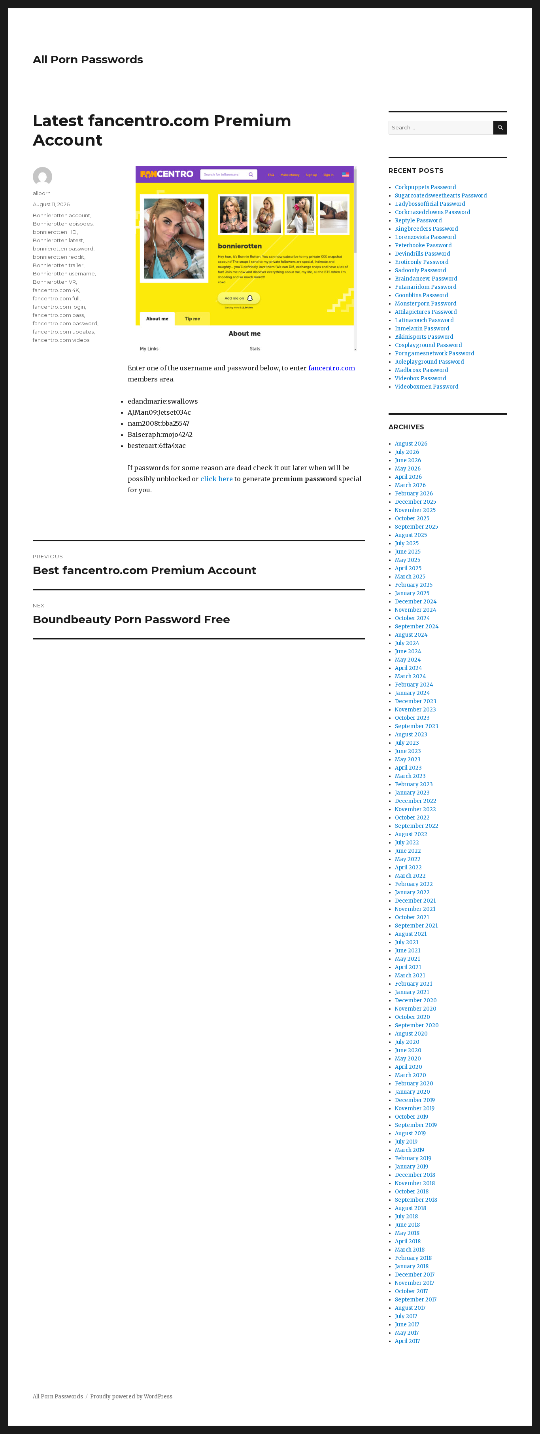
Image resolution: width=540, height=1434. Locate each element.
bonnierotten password (63, 248)
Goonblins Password (421, 295)
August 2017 (410, 1308)
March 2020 (410, 1075)
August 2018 (410, 1208)
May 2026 (408, 468)
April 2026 (408, 477)
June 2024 (408, 651)
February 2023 (414, 784)
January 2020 (412, 1092)
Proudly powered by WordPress (131, 1396)
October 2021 (412, 917)
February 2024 (414, 684)
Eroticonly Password (422, 262)
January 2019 (411, 1166)
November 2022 (415, 809)
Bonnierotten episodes (63, 223)
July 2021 (406, 942)
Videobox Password (420, 378)
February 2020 (414, 1083)
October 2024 (412, 618)
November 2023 (415, 709)
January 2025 (412, 593)
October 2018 (412, 1191)
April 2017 (407, 1341)
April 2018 (408, 1241)
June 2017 (407, 1324)
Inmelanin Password (422, 328)
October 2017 (411, 1291)
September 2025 (416, 527)
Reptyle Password (418, 220)
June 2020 (408, 1050)
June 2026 (408, 460)
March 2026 (410, 485)
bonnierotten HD (55, 232)
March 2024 (410, 676)
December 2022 (415, 801)
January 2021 (412, 992)
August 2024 (411, 635)
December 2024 (416, 601)
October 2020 (412, 1017)
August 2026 (411, 443)
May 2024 (408, 659)
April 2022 (408, 867)
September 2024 (417, 626)
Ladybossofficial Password (430, 204)
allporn (42, 193)
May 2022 (408, 859)
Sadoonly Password (420, 270)
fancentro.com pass (58, 315)
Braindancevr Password (426, 278)
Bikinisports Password (424, 337)
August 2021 (411, 934)
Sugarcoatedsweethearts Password (441, 195)
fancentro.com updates (63, 331)
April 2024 (408, 668)
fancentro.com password (65, 323)
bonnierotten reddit (58, 257)
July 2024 (407, 643)
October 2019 (411, 1116)
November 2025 (415, 510)
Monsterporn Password (426, 303)
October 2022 (412, 817)
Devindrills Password (422, 253)
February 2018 (413, 1258)
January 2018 (412, 1266)
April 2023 (408, 767)
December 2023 (415, 701)
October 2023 (412, 718)
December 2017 (414, 1274)
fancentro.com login (59, 306)
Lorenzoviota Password (425, 237)
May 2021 (407, 959)
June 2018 (407, 1225)
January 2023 (412, 792)
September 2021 (416, 925)
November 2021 (415, 909)
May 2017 (407, 1333)
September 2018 (416, 1200)
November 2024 (415, 610)
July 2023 (407, 743)
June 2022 (408, 851)
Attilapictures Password (426, 312)
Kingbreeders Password (426, 229)
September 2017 (415, 1299)
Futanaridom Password (426, 287)
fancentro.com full (56, 298)
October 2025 (412, 518)
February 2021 (413, 984)
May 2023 (408, 759)
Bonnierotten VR (54, 282)
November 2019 (414, 1108)
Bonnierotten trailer (58, 265)
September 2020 (417, 1025)
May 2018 (407, 1233)
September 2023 (416, 726)
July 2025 (407, 543)
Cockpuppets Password (425, 187)
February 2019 (413, 1158)
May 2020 (408, 1058)
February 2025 (413, 585)
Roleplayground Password (429, 361)
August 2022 (411, 834)
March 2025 (410, 576)
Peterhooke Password (423, 245)
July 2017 (406, 1316)
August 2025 (411, 535)
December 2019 (415, 1100)
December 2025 (415, 502)
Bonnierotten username (64, 273)
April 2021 (408, 967)
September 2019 (416, 1125)
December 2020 (416, 1000)
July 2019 (406, 1141)
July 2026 (407, 452)
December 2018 (415, 1175)
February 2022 (414, 884)
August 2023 (411, 734)
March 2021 (410, 975)
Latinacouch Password (424, 320)
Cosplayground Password (428, 345)
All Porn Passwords (88, 59)
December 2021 (415, 900)
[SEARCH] (500, 128)
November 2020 (415, 1008)
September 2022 (416, 826)
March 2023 (410, 776)
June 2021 (407, 950)
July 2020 (407, 1042)
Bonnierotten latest (58, 240)
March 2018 (410, 1249)
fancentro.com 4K (56, 290)
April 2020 (408, 1067)
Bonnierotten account (61, 215)
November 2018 (415, 1183)
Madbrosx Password (421, 370)
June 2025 (408, 551)
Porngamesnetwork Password (434, 353)
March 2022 (410, 876)
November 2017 (414, 1283)
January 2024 (412, 693)
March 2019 (409, 1150)
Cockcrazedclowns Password (432, 212)
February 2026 (414, 493)
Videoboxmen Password (427, 386)
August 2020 (411, 1033)
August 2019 (410, 1133)
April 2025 (408, 568)
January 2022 (412, 892)
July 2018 (406, 1216)
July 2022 (407, 842)
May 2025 (407, 560)
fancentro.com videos (61, 340)
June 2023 (408, 751)
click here (216, 479)
